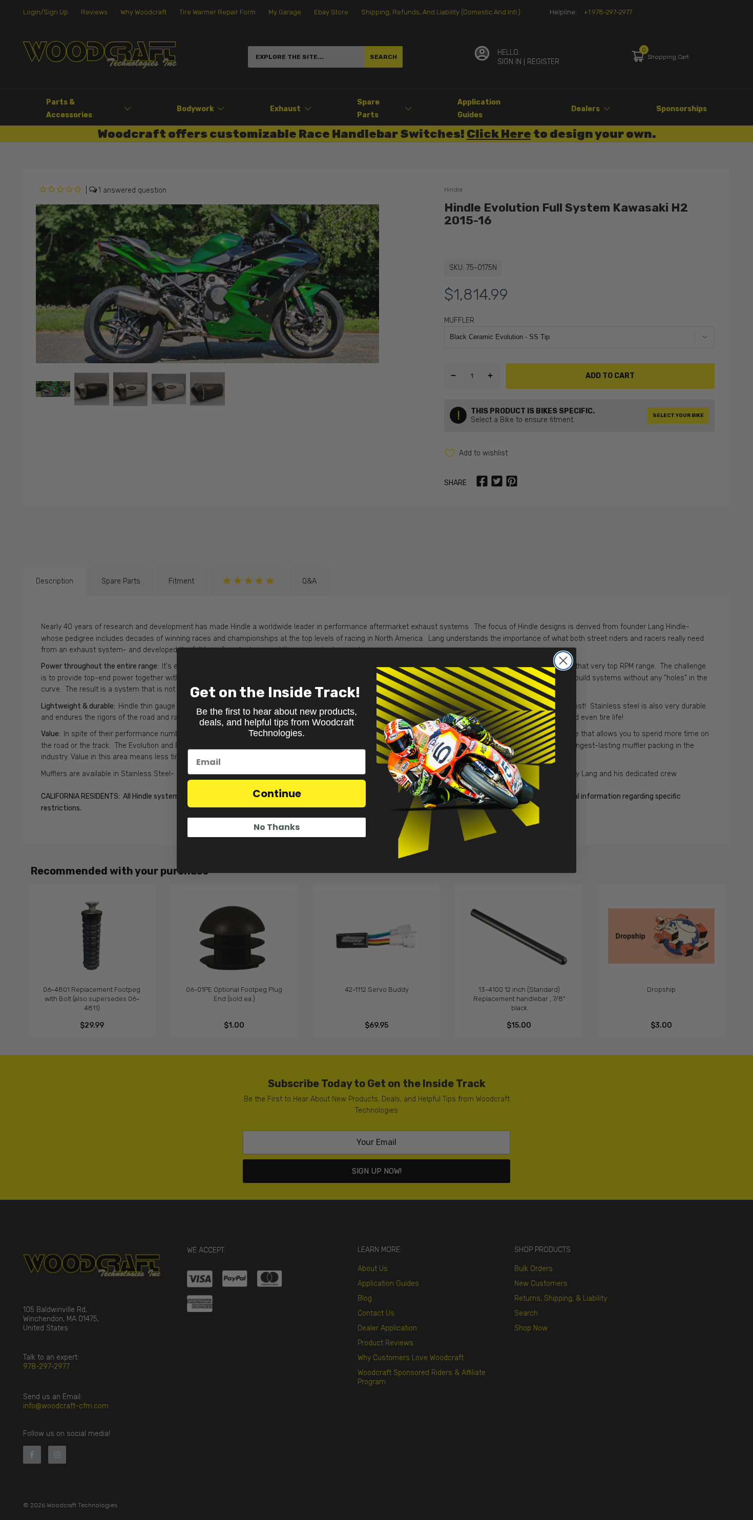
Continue (277, 793)
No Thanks (277, 827)
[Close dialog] (563, 661)
